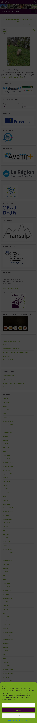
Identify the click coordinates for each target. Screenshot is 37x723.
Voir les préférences (18, 716)
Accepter (19, 705)
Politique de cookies (13, 720)
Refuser (18, 710)
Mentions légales (23, 720)
